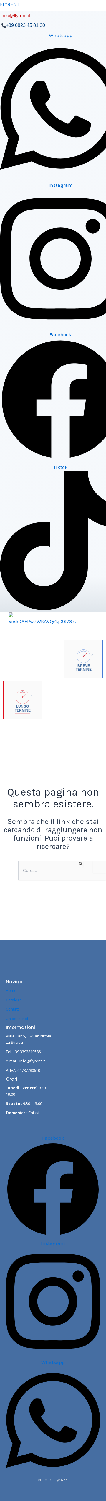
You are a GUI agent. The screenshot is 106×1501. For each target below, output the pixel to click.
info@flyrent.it (15, 15)
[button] (33, 739)
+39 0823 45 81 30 (25, 25)
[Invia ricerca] (81, 864)
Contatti (13, 1009)
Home (11, 990)
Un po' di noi (17, 1018)
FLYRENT (9, 4)
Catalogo (14, 1000)
